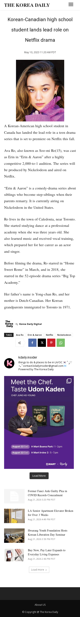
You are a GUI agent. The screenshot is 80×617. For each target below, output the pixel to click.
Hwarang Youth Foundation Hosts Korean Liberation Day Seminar (47, 532)
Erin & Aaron (35, 334)
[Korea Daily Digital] (10, 324)
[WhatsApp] (61, 343)
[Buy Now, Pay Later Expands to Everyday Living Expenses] (14, 555)
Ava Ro (20, 334)
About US (40, 605)
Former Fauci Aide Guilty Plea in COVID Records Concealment (47, 493)
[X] (42, 343)
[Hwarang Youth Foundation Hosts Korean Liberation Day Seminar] (14, 535)
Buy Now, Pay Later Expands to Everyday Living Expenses (46, 552)
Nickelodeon (64, 334)
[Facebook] (32, 343)
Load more (37, 569)
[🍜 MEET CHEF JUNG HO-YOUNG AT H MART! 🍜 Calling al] (39, 422)
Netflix (49, 334)
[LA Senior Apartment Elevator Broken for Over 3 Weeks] (14, 516)
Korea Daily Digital (30, 323)
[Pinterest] (51, 343)
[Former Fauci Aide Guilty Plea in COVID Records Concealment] (14, 496)
